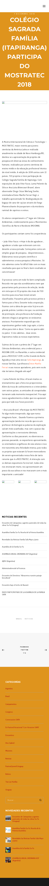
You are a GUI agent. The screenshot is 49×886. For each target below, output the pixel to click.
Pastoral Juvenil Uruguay (14, 766)
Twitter (24, 650)
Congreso (9, 712)
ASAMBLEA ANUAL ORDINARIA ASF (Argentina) (19, 554)
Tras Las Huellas (11, 782)
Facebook (24, 647)
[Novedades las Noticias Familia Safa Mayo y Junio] (8, 840)
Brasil (19, 619)
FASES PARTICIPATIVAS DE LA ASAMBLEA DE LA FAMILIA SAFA (23, 593)
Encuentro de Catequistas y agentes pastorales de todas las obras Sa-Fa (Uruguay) (24, 524)
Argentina (9, 688)
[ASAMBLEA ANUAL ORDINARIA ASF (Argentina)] (8, 860)
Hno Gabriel (9, 743)
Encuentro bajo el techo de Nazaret (15, 585)
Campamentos (10, 704)
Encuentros (9, 735)
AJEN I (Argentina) (8, 561)
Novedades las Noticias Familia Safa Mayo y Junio (20, 539)
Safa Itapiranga (34, 360)
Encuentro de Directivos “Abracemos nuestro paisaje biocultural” (22, 576)
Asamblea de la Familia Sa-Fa (13, 547)
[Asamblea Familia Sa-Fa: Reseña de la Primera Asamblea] (8, 830)
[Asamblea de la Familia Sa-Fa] (8, 850)
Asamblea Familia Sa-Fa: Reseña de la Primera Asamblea (23, 532)
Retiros (8, 774)
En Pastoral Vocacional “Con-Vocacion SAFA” (22, 727)
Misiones (8, 750)
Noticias (29, 619)
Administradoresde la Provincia (13, 568)
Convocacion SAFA (12, 719)
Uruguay (8, 789)
